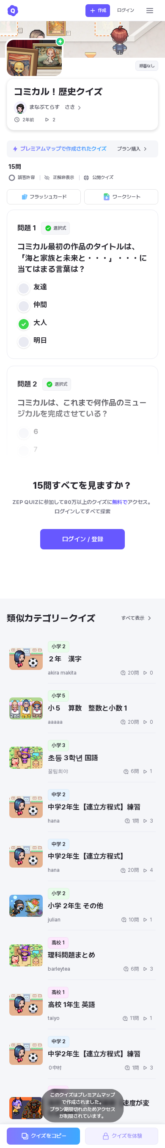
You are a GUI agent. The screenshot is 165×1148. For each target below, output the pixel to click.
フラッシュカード (48, 197)
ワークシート (126, 197)
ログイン (125, 10)
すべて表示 (132, 618)
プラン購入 (128, 149)
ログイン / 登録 (82, 539)
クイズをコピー (48, 1136)
